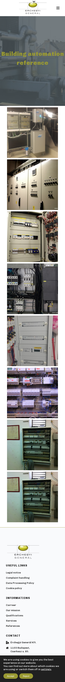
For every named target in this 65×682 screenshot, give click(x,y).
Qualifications (14, 615)
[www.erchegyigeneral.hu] (32, 236)
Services (11, 620)
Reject (26, 676)
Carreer (11, 605)
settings (46, 669)
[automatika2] (32, 393)
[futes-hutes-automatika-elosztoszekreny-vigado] (32, 184)
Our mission (13, 610)
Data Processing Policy (20, 583)
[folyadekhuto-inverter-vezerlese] (32, 288)
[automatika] (32, 445)
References (13, 625)
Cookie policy (14, 588)
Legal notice (13, 572)
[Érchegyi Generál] (32, 8)
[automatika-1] (32, 497)
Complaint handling (18, 577)
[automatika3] (32, 341)
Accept (10, 676)
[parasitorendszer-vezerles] (32, 132)
